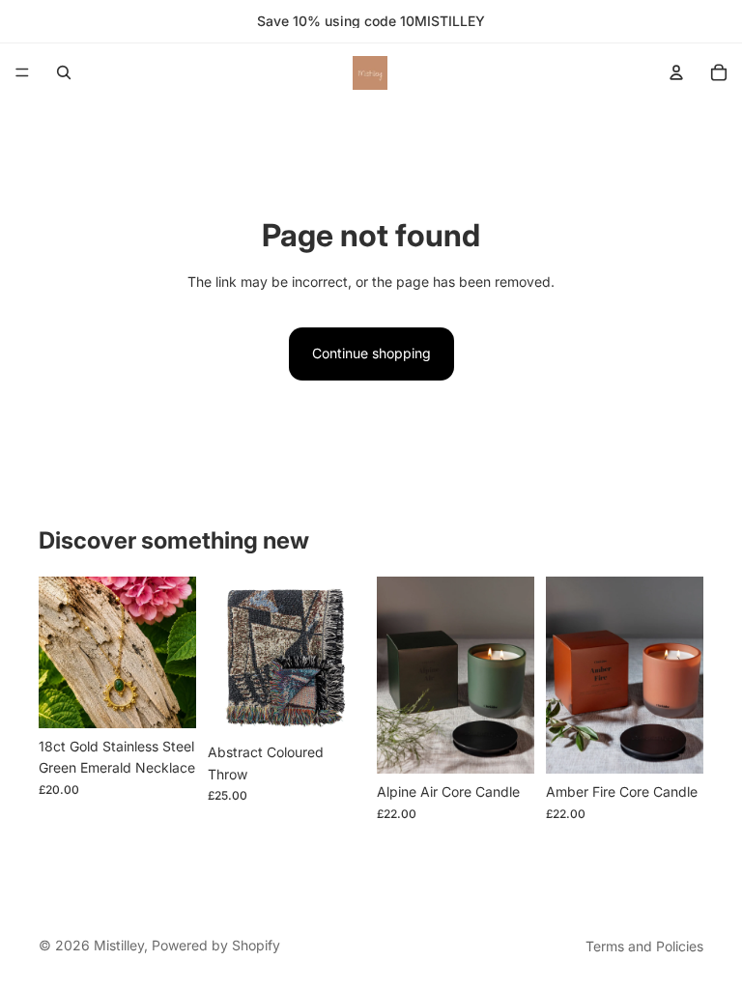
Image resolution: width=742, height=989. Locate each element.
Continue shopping (371, 353)
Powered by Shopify (216, 945)
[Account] (676, 72)
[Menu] (22, 72)
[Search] (64, 72)
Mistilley (119, 945)
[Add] (166, 698)
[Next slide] (344, 656)
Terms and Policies (644, 946)
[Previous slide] (229, 656)
